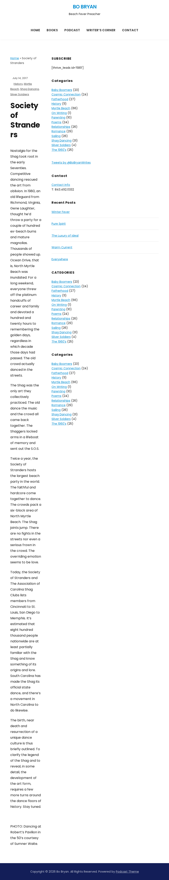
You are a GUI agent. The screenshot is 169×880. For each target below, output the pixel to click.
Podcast (72, 30)
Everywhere (60, 259)
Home (35, 30)
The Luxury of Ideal (65, 236)
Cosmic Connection (66, 94)
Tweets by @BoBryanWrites (71, 162)
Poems (56, 122)
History (18, 84)
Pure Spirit (59, 224)
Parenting (58, 117)
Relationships (61, 127)
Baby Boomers (62, 90)
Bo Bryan (84, 6)
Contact (130, 30)
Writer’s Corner (100, 30)
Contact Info (61, 185)
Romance (59, 131)
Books (52, 30)
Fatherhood (60, 99)
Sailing (56, 136)
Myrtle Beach (61, 108)
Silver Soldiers (19, 94)
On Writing (59, 113)
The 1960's (59, 150)
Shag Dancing (29, 89)
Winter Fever (61, 212)
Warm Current (62, 247)
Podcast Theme (127, 872)
